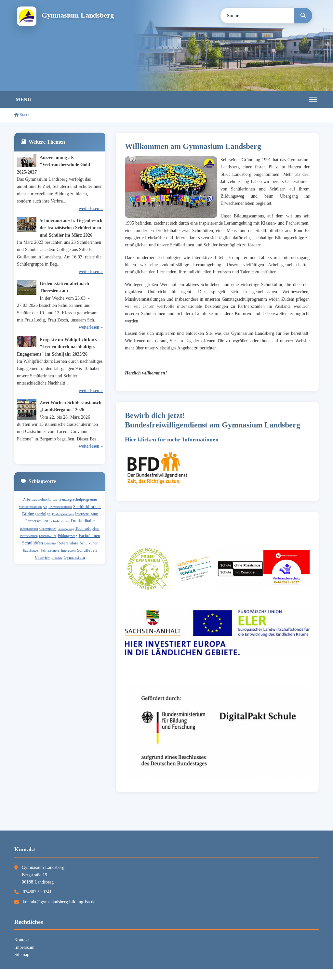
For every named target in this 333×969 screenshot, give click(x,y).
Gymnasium (74, 557)
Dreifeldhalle (83, 520)
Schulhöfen (32, 543)
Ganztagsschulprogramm (78, 499)
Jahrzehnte (50, 550)
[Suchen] (303, 15)
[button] (166, 99)
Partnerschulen (36, 521)
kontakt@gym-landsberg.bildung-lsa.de (59, 901)
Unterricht (42, 557)
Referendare (67, 543)
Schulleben (87, 550)
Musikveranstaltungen (33, 507)
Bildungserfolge (36, 513)
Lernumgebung (66, 529)
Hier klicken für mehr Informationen (172, 439)
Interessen (68, 550)
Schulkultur (89, 543)
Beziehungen (31, 550)
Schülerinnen (59, 521)
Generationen (47, 528)
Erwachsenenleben (60, 507)
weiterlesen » (91, 208)
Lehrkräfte (50, 543)
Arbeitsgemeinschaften (40, 499)
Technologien (87, 528)
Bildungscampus (63, 514)
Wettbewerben (29, 536)
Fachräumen (89, 535)
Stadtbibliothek (87, 506)
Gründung (57, 558)
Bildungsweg (67, 536)
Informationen (29, 528)
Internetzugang (86, 514)
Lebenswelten (48, 536)
